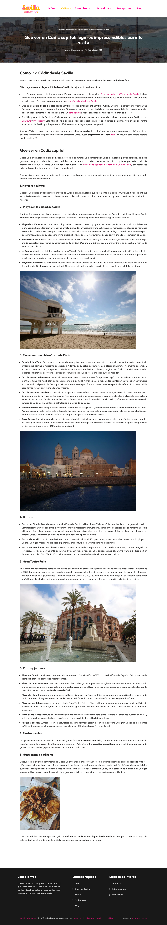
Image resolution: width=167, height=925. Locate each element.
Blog (139, 8)
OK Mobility (38, 120)
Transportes (124, 8)
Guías (51, 8)
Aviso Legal (79, 918)
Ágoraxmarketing (139, 918)
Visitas (65, 8)
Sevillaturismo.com (28, 918)
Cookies (109, 918)
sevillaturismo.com (76, 50)
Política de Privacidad (94, 918)
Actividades (103, 8)
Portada (61, 30)
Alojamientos (83, 8)
